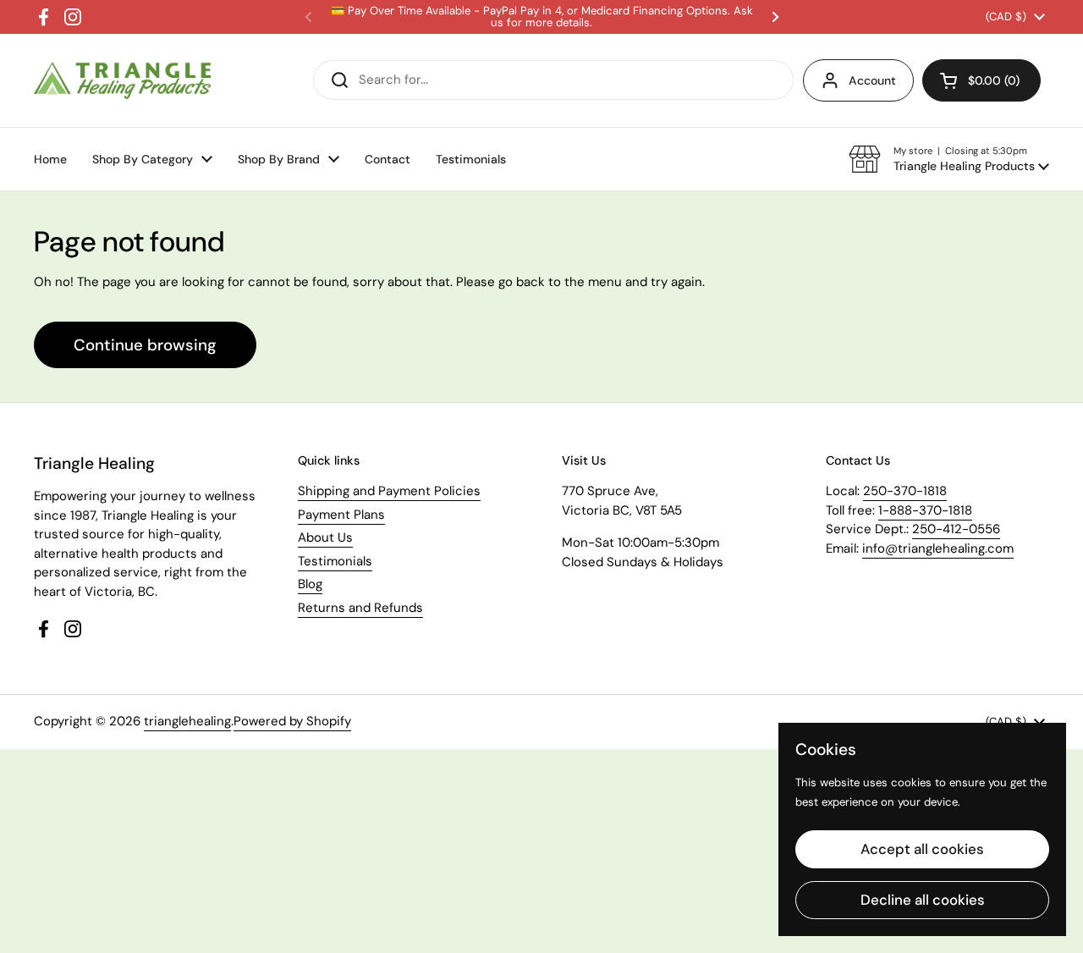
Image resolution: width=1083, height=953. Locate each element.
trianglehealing (187, 721)
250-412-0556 (956, 529)
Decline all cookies (922, 899)
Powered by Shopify (292, 721)
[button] (949, 159)
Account (872, 80)
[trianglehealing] (122, 81)
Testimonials (335, 561)
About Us (325, 537)
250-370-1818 (905, 490)
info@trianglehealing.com (938, 548)
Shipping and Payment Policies (389, 490)
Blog (310, 584)
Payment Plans (341, 514)
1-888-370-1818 (925, 510)
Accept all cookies (922, 849)
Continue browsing (145, 344)
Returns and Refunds (360, 607)
